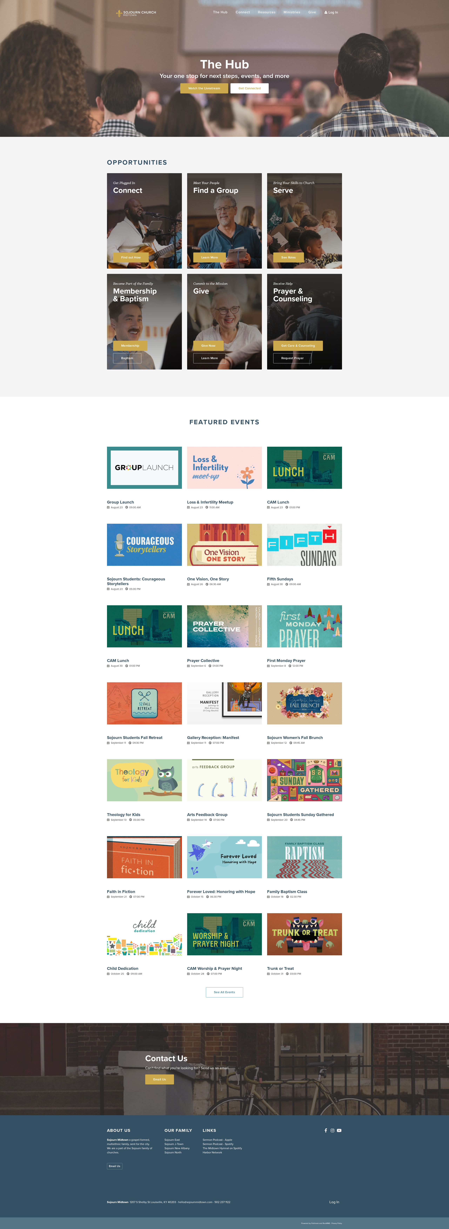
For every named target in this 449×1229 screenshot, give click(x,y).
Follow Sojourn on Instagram (332, 1130)
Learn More (209, 257)
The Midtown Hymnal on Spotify (222, 1148)
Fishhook (315, 1223)
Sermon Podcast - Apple (217, 1140)
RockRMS (326, 1223)
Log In (333, 12)
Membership (130, 345)
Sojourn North (173, 1152)
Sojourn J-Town (174, 1144)
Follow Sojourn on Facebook (326, 1130)
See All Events (224, 992)
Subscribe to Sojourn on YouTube (339, 1130)
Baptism (127, 358)
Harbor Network (212, 1152)
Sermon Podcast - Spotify (218, 1144)
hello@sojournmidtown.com (195, 1202)
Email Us (159, 1079)
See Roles (288, 257)
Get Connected (250, 88)
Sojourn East (172, 1140)
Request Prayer (292, 358)
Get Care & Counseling (298, 345)
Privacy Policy (336, 1223)
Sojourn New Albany (177, 1148)
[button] (243, 12)
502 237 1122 (222, 1202)
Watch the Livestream (204, 88)
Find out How (131, 257)
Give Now (208, 345)
